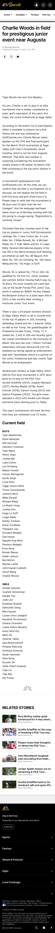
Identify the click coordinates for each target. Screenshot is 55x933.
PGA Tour (46, 15)
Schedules (20, 15)
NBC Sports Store (10, 903)
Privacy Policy (45, 903)
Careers (15, 901)
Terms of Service (41, 905)
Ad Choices (33, 903)
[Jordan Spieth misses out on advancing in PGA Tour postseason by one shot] (9, 771)
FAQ (37, 901)
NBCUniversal (18, 910)
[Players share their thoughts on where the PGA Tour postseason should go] (9, 745)
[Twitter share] (11, 56)
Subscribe (8, 827)
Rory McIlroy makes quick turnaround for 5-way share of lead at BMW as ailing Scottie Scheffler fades (34, 718)
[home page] (12, 5)
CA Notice (28, 905)
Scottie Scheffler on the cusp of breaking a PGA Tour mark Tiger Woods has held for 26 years (34, 731)
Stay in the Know (10, 816)
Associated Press (25, 722)
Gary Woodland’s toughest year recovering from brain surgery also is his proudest (34, 757)
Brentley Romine (12, 47)
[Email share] (17, 56)
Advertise (6, 901)
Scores (7, 15)
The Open (35, 15)
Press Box (23, 903)
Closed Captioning (27, 901)
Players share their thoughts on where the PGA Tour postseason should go (34, 744)
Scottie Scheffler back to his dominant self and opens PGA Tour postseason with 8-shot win (35, 784)
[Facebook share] (4, 56)
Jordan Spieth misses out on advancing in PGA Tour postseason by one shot (34, 770)
